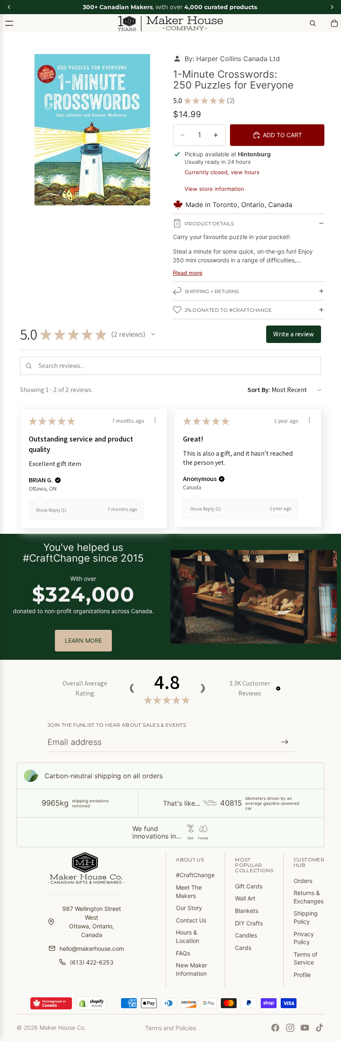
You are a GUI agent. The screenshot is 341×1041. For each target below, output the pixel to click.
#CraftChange (195, 874)
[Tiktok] (319, 1028)
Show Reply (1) (51, 510)
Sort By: (258, 389)
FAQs (183, 953)
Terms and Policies (170, 1027)
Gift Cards (248, 886)
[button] (153, 334)
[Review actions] (155, 420)
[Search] (313, 23)
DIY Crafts (249, 923)
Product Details (209, 223)
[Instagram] (290, 1028)
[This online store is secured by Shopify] (91, 1003)
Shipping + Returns (212, 291)
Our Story (189, 907)
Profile (302, 974)
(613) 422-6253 (92, 962)
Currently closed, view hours (222, 172)
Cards (243, 947)
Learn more (83, 640)
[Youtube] (305, 1028)
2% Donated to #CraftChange (228, 310)
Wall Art (245, 898)
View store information (214, 188)
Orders (303, 880)
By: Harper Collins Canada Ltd (232, 58)
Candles (246, 935)
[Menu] (9, 23)
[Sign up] (285, 742)
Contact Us (191, 920)
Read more (188, 272)
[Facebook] (275, 1028)
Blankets (246, 910)
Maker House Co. (63, 1027)
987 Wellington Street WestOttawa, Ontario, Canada (91, 921)
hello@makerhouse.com (91, 948)
